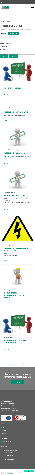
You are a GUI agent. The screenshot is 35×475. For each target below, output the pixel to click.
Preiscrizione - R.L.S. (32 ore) (15, 153)
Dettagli (6, 94)
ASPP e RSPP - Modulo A (12, 88)
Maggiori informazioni (9, 473)
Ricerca (2, 37)
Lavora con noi (6, 441)
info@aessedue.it (9, 459)
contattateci (13, 33)
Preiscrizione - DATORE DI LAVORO (16, 112)
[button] (32, 7)
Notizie (4, 436)
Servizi (4, 433)
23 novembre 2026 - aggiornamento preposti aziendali (14, 295)
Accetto (29, 471)
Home (3, 427)
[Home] (5, 7)
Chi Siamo (4, 430)
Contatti (4, 439)
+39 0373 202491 (9, 456)
